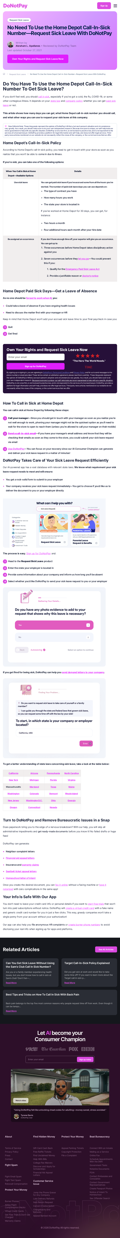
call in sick (43, 96)
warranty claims (30, 864)
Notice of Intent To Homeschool (99, 1193)
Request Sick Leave (19, 20)
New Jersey (13, 800)
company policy (74, 100)
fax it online (61, 884)
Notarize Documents (99, 1169)
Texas (53, 787)
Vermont (53, 793)
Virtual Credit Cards (14, 1211)
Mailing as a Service (99, 1151)
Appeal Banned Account (44, 1215)
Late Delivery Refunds (43, 1198)
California (13, 773)
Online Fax (95, 1155)
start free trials (96, 903)
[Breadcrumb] (4, 74)
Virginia (71, 780)
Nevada (53, 807)
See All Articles (106, 949)
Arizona (34, 773)
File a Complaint (69, 1155)
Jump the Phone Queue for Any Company (44, 1193)
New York (13, 780)
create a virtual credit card (80, 908)
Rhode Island (71, 793)
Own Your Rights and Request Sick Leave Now (38, 58)
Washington (13, 793)
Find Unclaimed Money (44, 1155)
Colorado (34, 793)
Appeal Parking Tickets (72, 1148)
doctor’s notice (90, 275)
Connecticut (34, 807)
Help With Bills (40, 1159)
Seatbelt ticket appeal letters (21, 871)
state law (55, 100)
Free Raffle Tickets (42, 1151)
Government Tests (98, 1165)
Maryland (34, 787)
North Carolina (71, 773)
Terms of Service (13, 1148)
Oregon (13, 807)
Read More (11, 982)
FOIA (92, 1172)
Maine (71, 787)
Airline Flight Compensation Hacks (15, 1206)
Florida (53, 780)
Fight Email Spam (13, 1176)
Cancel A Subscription (43, 1206)
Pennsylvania (53, 773)
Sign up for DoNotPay (35, 366)
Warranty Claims (12, 1221)
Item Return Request (43, 1202)
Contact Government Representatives (100, 1183)
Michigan (34, 780)
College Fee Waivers (42, 1162)
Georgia (71, 800)
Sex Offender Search (100, 1198)
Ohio (53, 800)
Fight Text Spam (13, 1180)
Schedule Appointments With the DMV (101, 1160)
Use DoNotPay (16, 448)
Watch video (21, 1100)
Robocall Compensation (16, 1184)
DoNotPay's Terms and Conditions (56, 372)
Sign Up (104, 5)
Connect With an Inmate (101, 1148)
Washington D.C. (34, 800)
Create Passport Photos (101, 1188)
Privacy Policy (79, 372)
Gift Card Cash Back (43, 1148)
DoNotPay (15, 5)
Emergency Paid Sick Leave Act (82, 269)
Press (7, 1155)
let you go (83, 258)
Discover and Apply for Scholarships (44, 1167)
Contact (9, 1159)
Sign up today (85, 1059)
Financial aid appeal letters (20, 858)
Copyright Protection (71, 1151)
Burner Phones (12, 1201)
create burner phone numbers (84, 924)
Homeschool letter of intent (21, 878)
